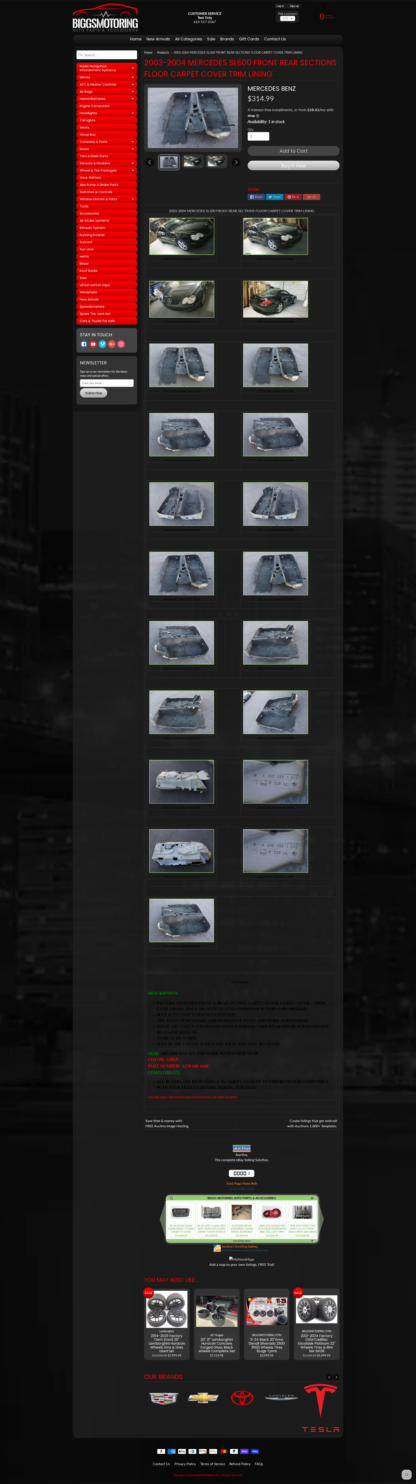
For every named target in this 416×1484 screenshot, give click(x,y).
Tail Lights (87, 120)
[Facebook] (84, 344)
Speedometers (92, 306)
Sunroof (86, 242)
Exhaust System (92, 227)
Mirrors (108, 78)
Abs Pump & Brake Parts (99, 184)
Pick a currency (287, 13)
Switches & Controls (96, 192)
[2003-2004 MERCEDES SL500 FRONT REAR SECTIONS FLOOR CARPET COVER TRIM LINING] (169, 162)
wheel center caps (95, 285)
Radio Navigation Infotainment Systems (108, 68)
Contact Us (275, 39)
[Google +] (112, 344)
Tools (84, 206)
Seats (84, 127)
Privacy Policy (185, 1464)
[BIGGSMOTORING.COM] (105, 17)
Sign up (294, 6)
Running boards (92, 235)
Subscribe (93, 393)
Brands (227, 39)
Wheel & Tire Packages (108, 171)
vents (84, 256)
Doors (108, 150)
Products (163, 52)
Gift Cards (249, 39)
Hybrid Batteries (108, 99)
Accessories (89, 213)
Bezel (84, 263)
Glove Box (88, 134)
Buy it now (293, 165)
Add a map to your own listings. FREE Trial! (241, 1264)
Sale (211, 39)
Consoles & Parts (108, 142)
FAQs (259, 1464)
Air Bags (108, 92)
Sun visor (87, 249)
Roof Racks (89, 270)
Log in (280, 6)
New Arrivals (158, 39)
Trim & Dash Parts (94, 156)
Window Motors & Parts (108, 200)
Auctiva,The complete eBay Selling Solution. (242, 1157)
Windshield (88, 292)
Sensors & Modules (108, 164)
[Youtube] (93, 344)
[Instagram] (121, 344)
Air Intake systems (94, 220)
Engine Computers (95, 106)
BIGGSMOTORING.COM (206, 1475)
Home (135, 39)
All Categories (188, 39)
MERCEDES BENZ (272, 88)
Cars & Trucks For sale (97, 321)
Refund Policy (239, 1464)
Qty (251, 129)
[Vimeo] (102, 344)
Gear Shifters (90, 177)
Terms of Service (212, 1464)
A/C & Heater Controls (108, 85)
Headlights (108, 114)
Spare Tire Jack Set (95, 313)
